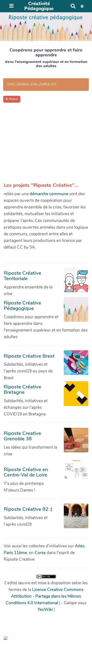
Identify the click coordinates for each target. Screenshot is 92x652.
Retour (13, 99)
